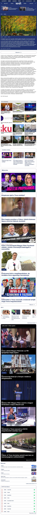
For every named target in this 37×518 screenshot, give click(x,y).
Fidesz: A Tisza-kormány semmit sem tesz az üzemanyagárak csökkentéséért (17, 456)
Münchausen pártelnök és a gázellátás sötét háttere (13, 9)
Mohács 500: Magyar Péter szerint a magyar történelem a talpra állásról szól (17, 403)
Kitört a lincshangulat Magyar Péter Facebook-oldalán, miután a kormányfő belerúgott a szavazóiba (30, 163)
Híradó (2, 465)
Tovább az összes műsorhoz (30, 483)
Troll (2, 193)
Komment (2, 298)
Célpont (2, 469)
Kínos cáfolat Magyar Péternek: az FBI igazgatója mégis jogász (15, 351)
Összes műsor (31, 513)
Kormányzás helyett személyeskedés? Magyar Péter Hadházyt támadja (30, 9)
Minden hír (31, 304)
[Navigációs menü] (2, 3)
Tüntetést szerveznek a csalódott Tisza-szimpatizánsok (25, 317)
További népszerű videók (31, 322)
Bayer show (3, 476)
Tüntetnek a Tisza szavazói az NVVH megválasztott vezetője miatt (14, 430)
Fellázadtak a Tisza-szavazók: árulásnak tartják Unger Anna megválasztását (18, 300)
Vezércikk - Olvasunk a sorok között (6, 244)
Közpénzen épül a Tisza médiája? (6, 161)
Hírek (2, 272)
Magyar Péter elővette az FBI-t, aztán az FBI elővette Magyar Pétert (5, 317)
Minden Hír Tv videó (29, 460)
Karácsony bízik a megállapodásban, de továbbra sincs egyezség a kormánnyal (15, 274)
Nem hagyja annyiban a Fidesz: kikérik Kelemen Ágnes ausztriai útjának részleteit (18, 162)
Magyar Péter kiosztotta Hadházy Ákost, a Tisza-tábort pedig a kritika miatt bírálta (16, 318)
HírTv (1, 14)
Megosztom (18, 52)
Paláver (2, 427)
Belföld (5, 14)
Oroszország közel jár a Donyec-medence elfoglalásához (16, 377)
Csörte (2, 472)
